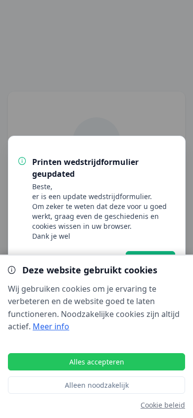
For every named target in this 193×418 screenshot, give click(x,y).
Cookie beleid (163, 405)
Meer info (51, 326)
